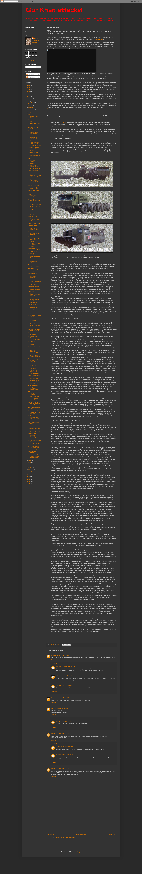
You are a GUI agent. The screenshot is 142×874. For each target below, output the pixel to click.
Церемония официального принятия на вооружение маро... (34, 133)
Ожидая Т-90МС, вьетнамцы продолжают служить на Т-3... (33, 227)
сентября (31, 109)
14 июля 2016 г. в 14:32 (63, 698)
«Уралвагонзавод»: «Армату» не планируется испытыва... (33, 366)
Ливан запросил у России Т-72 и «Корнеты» (33, 360)
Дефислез (59, 666)
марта (30, 467)
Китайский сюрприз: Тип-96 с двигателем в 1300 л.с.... (34, 424)
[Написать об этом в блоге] (65, 645)
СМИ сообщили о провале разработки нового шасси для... (34, 293)
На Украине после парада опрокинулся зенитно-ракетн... (33, 387)
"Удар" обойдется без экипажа (34, 171)
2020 (28, 92)
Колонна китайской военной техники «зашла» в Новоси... (34, 288)
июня (30, 460)
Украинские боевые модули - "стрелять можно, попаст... (34, 187)
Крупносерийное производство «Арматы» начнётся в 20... (34, 219)
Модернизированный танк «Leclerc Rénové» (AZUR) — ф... (34, 208)
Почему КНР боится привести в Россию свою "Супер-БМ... (34, 167)
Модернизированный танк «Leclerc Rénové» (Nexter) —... (34, 181)
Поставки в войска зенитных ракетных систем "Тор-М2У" (34, 403)
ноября (30, 105)
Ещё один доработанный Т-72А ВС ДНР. (33, 270)
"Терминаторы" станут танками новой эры (34, 124)
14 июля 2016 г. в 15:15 (63, 733)
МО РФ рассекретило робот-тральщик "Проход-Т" (34, 245)
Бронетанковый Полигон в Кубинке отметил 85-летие (34, 338)
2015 (28, 474)
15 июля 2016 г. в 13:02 (63, 768)
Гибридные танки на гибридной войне (34, 265)
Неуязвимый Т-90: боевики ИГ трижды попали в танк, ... (34, 412)
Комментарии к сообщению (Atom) (65, 837)
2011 (28, 483)
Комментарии (31, 77)
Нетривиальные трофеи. (32, 451)
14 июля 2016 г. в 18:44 (67, 721)
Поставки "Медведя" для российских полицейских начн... (34, 144)
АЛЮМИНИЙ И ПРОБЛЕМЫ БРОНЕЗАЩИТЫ (33, 372)
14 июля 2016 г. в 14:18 (68, 676)
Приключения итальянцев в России (32, 343)
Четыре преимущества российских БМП (33, 196)
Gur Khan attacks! (53, 9)
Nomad (36, 38)
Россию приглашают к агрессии (34, 191)
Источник (49, 109)
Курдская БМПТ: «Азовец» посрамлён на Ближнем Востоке (34, 436)
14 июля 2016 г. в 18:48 (67, 746)
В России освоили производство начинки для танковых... (33, 161)
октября (30, 107)
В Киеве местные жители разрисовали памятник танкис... (34, 394)
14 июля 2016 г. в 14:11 (68, 666)
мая (29, 462)
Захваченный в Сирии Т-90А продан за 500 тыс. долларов (34, 430)
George (58, 721)
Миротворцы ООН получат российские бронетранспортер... (34, 154)
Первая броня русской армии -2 (34, 120)
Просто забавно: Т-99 (34, 346)
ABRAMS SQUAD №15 (34, 223)
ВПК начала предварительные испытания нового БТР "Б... (34, 418)
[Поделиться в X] (67, 645)
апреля (30, 465)
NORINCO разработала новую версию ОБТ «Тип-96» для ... (34, 282)
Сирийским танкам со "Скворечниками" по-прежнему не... (34, 447)
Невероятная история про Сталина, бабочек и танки (34, 377)
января (30, 471)
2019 (28, 94)
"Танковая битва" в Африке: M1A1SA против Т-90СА (33, 139)
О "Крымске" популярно (32, 310)
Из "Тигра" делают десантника (33, 128)
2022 (28, 87)
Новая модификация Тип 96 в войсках (34, 329)
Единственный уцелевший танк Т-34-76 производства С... (33, 300)
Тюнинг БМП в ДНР (33, 443)
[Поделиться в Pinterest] (70, 645)
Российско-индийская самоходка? (34, 333)
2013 (28, 479)
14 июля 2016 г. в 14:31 (68, 685)
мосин (53, 708)
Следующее (50, 834)
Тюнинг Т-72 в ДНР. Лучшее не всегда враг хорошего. (33, 456)
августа (30, 112)
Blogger (79, 852)
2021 (28, 89)
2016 (28, 101)
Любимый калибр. (33, 313)
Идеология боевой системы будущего (34, 200)
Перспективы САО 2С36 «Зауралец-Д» (34, 203)
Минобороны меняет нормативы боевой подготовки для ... (34, 382)
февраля (31, 469)
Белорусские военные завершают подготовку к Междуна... (34, 275)
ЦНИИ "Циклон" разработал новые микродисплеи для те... (34, 255)
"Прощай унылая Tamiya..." (33, 399)
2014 (28, 477)
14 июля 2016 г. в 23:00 (67, 754)
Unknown (53, 655)
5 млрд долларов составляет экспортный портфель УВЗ (33, 351)
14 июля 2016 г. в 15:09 (61, 708)
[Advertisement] (93, 819)
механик (58, 754)
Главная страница (81, 834)
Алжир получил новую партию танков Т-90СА (34, 261)
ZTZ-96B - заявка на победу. (33, 213)
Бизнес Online (99, 39)
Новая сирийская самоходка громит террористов (34, 233)
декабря (30, 103)
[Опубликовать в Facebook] (68, 645)
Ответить (53, 660)
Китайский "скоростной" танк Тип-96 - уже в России (34, 239)
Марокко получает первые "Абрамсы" (34, 356)
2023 (28, 85)
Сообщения (31, 74)
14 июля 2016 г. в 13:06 (63, 655)
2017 (28, 98)
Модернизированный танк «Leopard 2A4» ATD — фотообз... (34, 175)
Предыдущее (112, 834)
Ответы (55, 663)
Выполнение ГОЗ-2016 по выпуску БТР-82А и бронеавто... (34, 250)
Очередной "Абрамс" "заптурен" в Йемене (34, 149)
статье (64, 122)
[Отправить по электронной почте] (63, 645)
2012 (28, 481)
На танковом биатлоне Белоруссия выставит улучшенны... (34, 321)
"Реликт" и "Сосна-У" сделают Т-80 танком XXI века (34, 306)
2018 (28, 96)
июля (30, 114)
